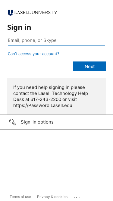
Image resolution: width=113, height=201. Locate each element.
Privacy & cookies (52, 196)
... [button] (77, 196)
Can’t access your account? (33, 53)
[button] (56, 122)
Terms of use (20, 196)
